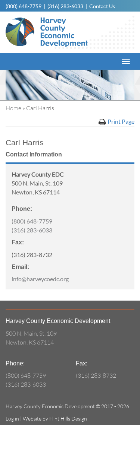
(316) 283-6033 (65, 6)
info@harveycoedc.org (40, 278)
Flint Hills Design (68, 418)
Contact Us (102, 6)
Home (13, 108)
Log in (12, 418)
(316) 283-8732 (96, 375)
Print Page (121, 121)
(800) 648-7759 (23, 6)
